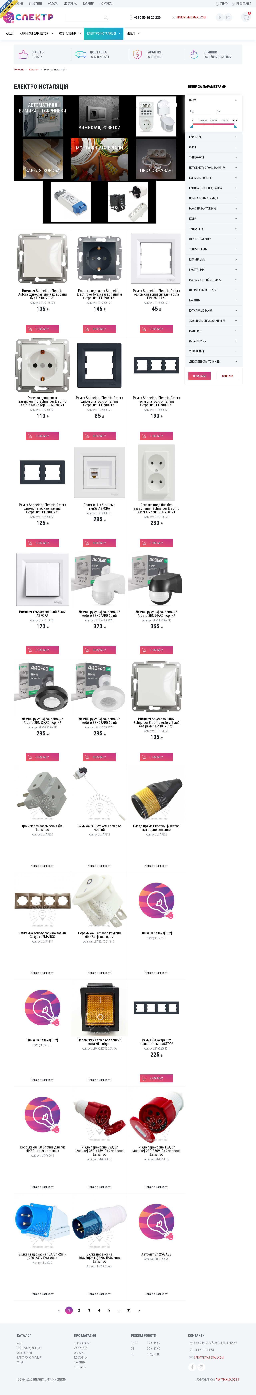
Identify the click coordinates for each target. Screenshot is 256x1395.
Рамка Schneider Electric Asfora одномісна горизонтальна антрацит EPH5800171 (99, 401)
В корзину (42, 329)
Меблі (130, 33)
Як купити (35, 3)
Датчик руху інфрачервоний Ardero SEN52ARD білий (99, 721)
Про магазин (82, 1343)
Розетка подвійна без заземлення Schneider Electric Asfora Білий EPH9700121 (156, 508)
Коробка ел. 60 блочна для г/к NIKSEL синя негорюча (42, 1149)
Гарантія (88, 3)
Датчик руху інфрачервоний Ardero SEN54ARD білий (99, 614)
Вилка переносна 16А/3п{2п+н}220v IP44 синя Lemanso (99, 1258)
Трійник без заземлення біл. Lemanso (42, 828)
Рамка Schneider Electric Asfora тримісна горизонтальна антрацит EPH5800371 (156, 401)
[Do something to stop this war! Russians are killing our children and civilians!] (9, 9)
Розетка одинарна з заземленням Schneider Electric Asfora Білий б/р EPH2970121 (42, 401)
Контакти (107, 3)
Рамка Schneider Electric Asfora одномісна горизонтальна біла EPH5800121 (156, 294)
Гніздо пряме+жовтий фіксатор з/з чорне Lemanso (156, 828)
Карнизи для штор (34, 33)
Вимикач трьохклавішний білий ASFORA (42, 614)
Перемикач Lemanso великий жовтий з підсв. (99, 1042)
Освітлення (67, 33)
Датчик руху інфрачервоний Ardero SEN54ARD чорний (156, 614)
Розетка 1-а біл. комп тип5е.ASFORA (99, 506)
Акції (10, 33)
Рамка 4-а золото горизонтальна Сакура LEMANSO (42, 935)
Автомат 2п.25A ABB (156, 1254)
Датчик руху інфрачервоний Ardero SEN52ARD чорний (42, 721)
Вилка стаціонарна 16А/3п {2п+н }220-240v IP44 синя (42, 1256)
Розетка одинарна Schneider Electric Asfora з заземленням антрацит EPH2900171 (99, 294)
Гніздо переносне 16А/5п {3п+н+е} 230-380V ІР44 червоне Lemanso (156, 1150)
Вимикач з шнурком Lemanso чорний (99, 828)
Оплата (53, 3)
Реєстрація (243, 3)
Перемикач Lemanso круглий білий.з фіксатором (99, 935)
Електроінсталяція (101, 33)
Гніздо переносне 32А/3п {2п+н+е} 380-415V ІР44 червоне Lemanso (99, 1150)
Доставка (70, 3)
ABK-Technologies (227, 1379)
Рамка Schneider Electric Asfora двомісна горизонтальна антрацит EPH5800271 (42, 508)
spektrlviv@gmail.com (191, 17)
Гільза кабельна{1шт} (156, 933)
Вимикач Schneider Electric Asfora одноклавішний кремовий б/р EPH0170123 (42, 294)
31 (129, 1310)
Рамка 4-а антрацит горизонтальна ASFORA (156, 1042)
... (119, 1310)
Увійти (224, 3)
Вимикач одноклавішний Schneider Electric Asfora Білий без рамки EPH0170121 (156, 722)
